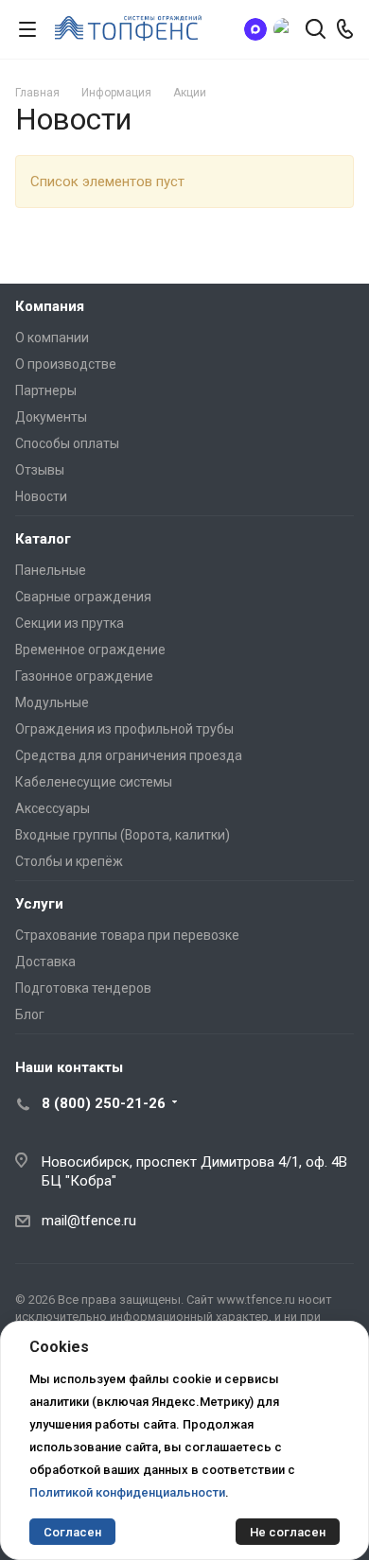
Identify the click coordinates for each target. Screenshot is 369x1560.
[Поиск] (315, 31)
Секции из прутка (69, 623)
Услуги (39, 903)
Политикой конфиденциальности (127, 1492)
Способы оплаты (67, 443)
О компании (52, 337)
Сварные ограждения (83, 596)
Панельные (50, 570)
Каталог (43, 538)
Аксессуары (52, 808)
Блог (29, 1014)
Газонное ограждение (84, 676)
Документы (51, 417)
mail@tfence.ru (89, 1220)
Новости (41, 496)
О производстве (65, 364)
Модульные (52, 702)
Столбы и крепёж (69, 861)
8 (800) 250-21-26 (104, 1103)
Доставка (45, 961)
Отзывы (39, 469)
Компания (49, 306)
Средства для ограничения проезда (128, 755)
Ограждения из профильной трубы (124, 729)
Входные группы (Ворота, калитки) (122, 834)
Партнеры (46, 390)
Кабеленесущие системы (93, 781)
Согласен (72, 1532)
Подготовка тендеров (83, 988)
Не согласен (287, 1532)
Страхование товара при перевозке (127, 935)
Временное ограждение (90, 649)
